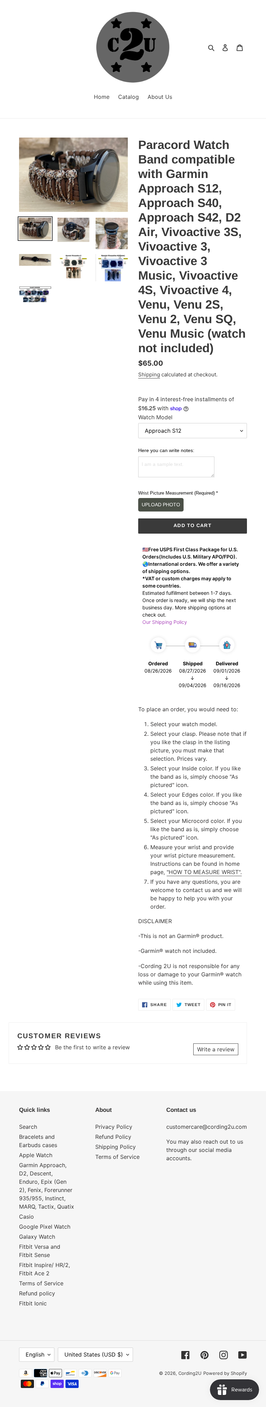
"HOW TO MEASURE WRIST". (204, 872)
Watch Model (155, 417)
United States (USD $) (93, 1354)
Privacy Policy (113, 1126)
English (35, 1354)
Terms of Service (41, 1283)
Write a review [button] (215, 1049)
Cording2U (190, 1373)
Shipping (149, 374)
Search (28, 1126)
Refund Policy (113, 1136)
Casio (26, 1216)
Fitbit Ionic (33, 1303)
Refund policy (37, 1293)
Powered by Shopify (225, 1373)
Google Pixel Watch (44, 1226)
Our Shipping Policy (164, 622)
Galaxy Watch (37, 1236)
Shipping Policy (115, 1146)
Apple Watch (35, 1155)
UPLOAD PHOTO (161, 504)
